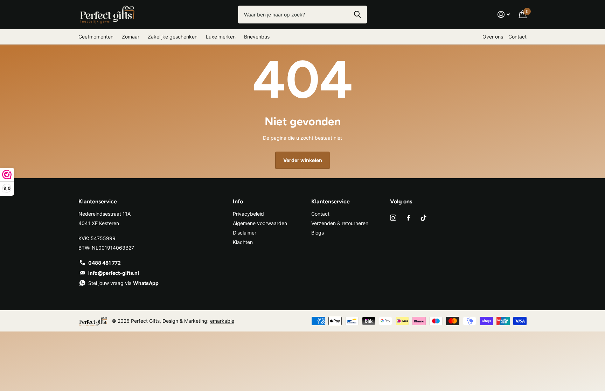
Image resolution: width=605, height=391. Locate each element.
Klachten (243, 242)
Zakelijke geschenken (172, 37)
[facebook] (408, 218)
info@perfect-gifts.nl (113, 273)
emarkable (222, 321)
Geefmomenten (95, 37)
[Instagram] (393, 218)
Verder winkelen (302, 160)
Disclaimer (244, 233)
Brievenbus (257, 37)
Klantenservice (330, 201)
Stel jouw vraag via (123, 283)
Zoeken (357, 14)
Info (238, 201)
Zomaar (130, 37)
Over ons (492, 37)
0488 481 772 (104, 263)
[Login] (503, 14)
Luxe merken (221, 37)
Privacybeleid (248, 214)
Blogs (317, 233)
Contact (517, 37)
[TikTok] (423, 218)
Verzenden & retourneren (339, 223)
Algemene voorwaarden (260, 223)
